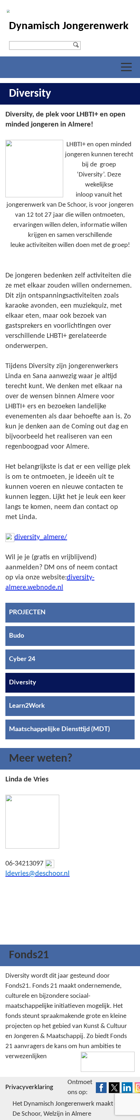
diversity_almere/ (40, 537)
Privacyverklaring (29, 1087)
